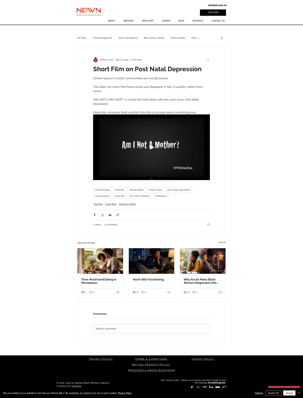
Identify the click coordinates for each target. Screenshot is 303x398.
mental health (136, 190)
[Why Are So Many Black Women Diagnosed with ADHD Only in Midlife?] (203, 261)
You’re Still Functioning (148, 279)
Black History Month (154, 38)
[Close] (299, 392)
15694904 (76, 386)
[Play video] (151, 147)
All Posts (81, 38)
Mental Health (178, 38)
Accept (289, 393)
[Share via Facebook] (94, 214)
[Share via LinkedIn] (110, 214)
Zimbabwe (160, 196)
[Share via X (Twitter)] (102, 214)
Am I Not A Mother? (140, 196)
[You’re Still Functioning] (151, 261)
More (194, 38)
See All (222, 242)
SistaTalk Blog (102, 190)
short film (120, 196)
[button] (213, 12)
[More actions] (208, 60)
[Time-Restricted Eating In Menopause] (100, 261)
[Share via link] (117, 214)
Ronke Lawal (155, 190)
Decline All (273, 393)
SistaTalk (119, 190)
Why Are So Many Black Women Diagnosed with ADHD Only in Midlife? (200, 281)
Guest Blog (110, 204)
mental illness (102, 196)
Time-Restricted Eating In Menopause (98, 281)
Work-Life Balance (128, 38)
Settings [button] (259, 393)
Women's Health (127, 204)
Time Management (102, 38)
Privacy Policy (125, 393)
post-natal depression (178, 190)
